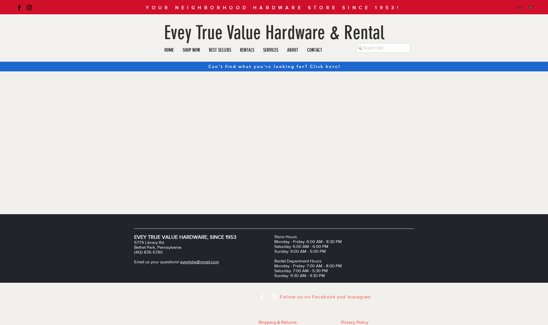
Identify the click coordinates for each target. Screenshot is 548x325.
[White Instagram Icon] (274, 296)
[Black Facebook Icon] (19, 7)
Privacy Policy (354, 322)
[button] (524, 7)
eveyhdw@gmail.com (199, 261)
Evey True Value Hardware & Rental (274, 32)
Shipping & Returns (277, 322)
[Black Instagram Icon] (29, 7)
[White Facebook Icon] (261, 296)
